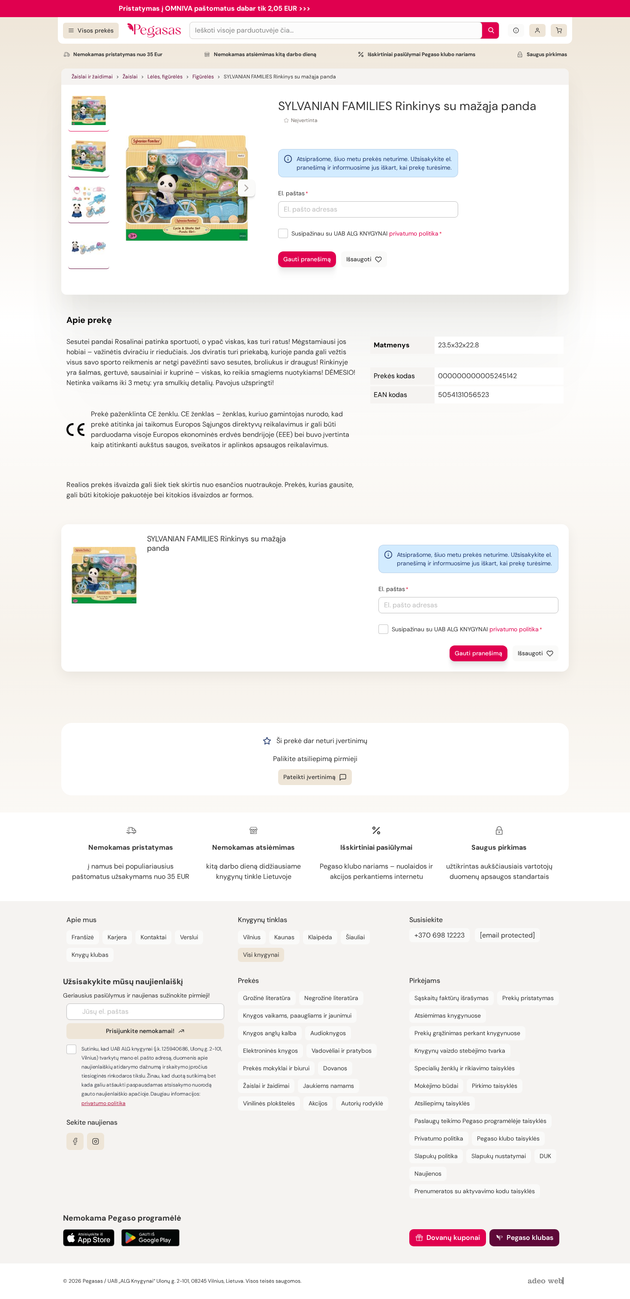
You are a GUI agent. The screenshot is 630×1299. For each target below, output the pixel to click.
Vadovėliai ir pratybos (342, 1050)
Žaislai (130, 76)
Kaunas (284, 937)
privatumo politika (413, 233)
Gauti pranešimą (307, 259)
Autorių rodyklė (362, 1103)
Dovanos (335, 1068)
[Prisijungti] (537, 30)
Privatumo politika (438, 1138)
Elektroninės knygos (270, 1050)
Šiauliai (355, 937)
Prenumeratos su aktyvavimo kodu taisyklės (474, 1191)
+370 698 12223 (439, 935)
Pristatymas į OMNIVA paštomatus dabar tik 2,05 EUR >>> (214, 8)
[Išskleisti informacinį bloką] (516, 30)
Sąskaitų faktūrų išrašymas (451, 998)
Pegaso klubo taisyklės (508, 1138)
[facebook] (75, 1141)
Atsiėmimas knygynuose (447, 1015)
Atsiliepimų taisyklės (442, 1103)
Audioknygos (328, 1033)
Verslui (189, 937)
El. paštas (291, 193)
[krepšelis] (559, 30)
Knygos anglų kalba (270, 1033)
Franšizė (83, 937)
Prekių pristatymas (528, 998)
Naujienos (427, 1173)
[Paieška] (489, 30)
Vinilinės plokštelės (269, 1103)
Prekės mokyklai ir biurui (276, 1068)
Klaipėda (320, 937)
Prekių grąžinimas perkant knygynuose (467, 1033)
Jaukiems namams (328, 1086)
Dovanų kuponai (453, 1237)
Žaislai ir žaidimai (92, 76)
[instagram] (95, 1141)
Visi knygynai (261, 955)
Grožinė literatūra (267, 998)
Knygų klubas (90, 955)
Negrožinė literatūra (331, 998)
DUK (545, 1156)
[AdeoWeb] (547, 1281)
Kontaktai (153, 937)
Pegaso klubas (530, 1237)
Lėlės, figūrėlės (165, 76)
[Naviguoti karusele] (246, 188)
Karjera (117, 937)
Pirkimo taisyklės (494, 1086)
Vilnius (252, 937)
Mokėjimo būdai (436, 1086)
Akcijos (318, 1103)
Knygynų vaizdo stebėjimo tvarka (459, 1050)
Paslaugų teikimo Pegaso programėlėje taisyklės (480, 1121)
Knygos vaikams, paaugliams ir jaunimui (297, 1015)
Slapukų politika (436, 1156)
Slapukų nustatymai (498, 1156)
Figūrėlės (203, 76)
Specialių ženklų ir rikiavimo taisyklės (464, 1068)
